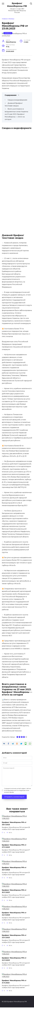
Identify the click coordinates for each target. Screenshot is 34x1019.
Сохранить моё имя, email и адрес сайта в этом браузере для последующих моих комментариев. (17, 790)
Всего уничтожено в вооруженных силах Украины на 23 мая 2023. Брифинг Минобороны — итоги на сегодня (16, 114)
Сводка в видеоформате (17, 100)
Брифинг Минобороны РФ (17, 4)
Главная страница (8, 19)
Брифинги (8, 33)
